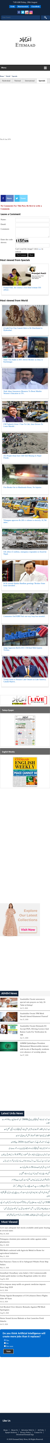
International (30, 81)
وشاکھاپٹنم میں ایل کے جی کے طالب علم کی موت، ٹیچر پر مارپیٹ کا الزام (31, 1180)
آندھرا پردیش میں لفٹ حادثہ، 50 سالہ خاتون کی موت (35, 1167)
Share (9, 198)
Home (2, 76)
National (17, 81)
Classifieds (35, 7)
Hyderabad (6, 81)
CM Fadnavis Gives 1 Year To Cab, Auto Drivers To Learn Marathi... (23, 425)
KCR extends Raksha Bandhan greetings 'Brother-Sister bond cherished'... (24, 584)
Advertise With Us (27, 1430)
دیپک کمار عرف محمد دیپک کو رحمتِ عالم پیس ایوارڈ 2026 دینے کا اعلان (30, 1142)
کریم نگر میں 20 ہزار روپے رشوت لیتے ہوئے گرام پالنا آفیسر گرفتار (31, 1186)
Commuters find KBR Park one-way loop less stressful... (24, 616)
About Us (14, 1430)
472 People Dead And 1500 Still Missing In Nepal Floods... (22, 457)
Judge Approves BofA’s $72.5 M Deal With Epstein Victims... (22, 649)
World (8, 76)
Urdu (12, 7)
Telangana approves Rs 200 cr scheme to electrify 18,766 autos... (25, 521)
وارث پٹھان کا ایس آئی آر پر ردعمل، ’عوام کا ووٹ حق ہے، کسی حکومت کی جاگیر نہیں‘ (27, 1208)
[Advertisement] (24, 27)
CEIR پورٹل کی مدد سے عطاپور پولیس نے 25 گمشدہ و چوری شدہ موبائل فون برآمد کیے (25, 1202)
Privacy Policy (25, 1432)
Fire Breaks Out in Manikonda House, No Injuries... (23, 487)
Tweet (23, 198)
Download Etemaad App (25, 1434)
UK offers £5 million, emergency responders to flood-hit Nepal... (24, 553)
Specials (14, 76)
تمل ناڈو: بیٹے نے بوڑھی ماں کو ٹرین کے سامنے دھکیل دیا (34, 1173)
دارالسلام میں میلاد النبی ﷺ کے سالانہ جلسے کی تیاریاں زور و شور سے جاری (29, 1148)
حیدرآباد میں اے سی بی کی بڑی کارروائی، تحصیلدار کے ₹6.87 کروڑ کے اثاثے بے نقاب (25, 1154)
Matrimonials (23, 7)
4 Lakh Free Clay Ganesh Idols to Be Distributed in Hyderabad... (22, 329)
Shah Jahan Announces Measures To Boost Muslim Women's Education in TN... (22, 392)
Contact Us (38, 1432)
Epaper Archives (11, 1432)
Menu (3, 68)
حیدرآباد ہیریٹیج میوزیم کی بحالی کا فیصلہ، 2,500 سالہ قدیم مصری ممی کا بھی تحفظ (28, 1215)
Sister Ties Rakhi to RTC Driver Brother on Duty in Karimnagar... (23, 361)
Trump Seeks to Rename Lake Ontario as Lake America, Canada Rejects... (24, 681)
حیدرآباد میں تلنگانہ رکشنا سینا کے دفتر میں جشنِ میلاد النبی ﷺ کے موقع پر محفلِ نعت (27, 1129)
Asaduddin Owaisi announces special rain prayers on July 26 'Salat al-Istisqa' (32, 1002)
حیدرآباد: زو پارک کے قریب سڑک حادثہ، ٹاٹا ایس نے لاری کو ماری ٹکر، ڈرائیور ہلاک (26, 1161)
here (39, 249)
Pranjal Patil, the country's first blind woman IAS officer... (22, 289)
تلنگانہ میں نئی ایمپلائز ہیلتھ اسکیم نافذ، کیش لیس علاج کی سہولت (33, 1135)
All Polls (41, 1430)
